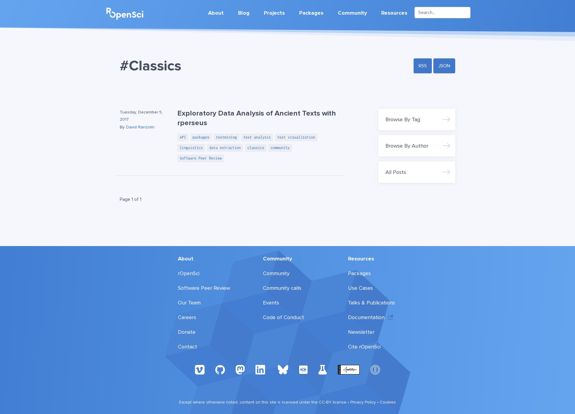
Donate (187, 332)
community (280, 147)
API (183, 137)
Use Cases (360, 288)
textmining (226, 137)
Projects (274, 13)
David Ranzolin (140, 127)
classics (255, 147)
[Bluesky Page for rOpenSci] (283, 369)
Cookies (388, 402)
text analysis (257, 137)
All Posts (395, 172)
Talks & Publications (371, 302)
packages (201, 137)
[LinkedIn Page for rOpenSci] (261, 369)
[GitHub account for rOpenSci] (220, 369)
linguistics (191, 147)
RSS (423, 66)
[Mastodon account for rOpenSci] (240, 369)
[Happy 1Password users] (375, 369)
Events (271, 302)
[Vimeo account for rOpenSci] (200, 369)
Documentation (366, 317)
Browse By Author (406, 145)
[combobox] (442, 12)
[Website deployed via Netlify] (349, 369)
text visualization (296, 137)
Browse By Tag (402, 119)
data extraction (225, 147)
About (216, 13)
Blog (243, 13)
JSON (444, 66)
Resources (394, 13)
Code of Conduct (283, 317)
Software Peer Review (201, 158)
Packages (311, 13)
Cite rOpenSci (364, 346)
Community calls (282, 288)
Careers (187, 317)
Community (352, 13)
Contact (187, 346)
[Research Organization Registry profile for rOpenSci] (303, 369)
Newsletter (361, 332)
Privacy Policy (363, 402)
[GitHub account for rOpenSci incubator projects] (322, 369)
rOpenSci (188, 273)
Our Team (189, 302)
